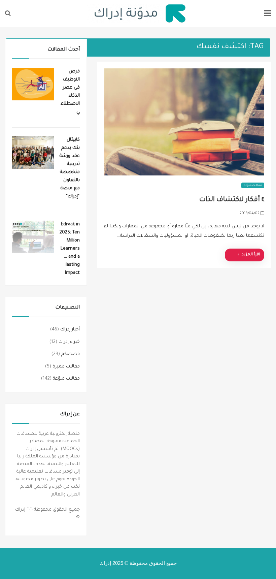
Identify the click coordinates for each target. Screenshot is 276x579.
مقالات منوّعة (253, 185)
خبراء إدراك (69, 342)
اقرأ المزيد (251, 255)
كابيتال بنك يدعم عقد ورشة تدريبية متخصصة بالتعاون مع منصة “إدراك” (70, 168)
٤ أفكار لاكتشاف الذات (231, 200)
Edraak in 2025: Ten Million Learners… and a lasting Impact (70, 249)
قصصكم (70, 354)
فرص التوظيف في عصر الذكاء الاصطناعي (70, 92)
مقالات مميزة (66, 366)
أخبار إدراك (70, 329)
